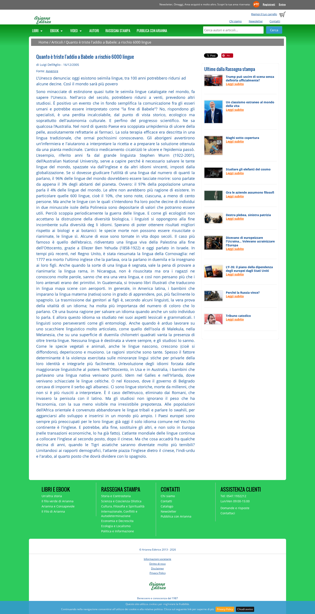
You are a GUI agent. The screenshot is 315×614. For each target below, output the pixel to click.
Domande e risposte (234, 508)
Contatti (275, 21)
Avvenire (52, 71)
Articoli (57, 42)
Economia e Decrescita (117, 521)
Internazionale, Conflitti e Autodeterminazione (119, 513)
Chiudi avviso (245, 609)
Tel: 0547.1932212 (233, 496)
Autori (94, 30)
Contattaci (227, 513)
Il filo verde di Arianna (58, 501)
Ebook (54, 30)
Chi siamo (235, 21)
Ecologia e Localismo (115, 526)
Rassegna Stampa (117, 30)
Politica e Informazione (117, 531)
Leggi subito (235, 84)
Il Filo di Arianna (53, 511)
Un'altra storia (52, 496)
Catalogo (167, 506)
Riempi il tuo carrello (264, 14)
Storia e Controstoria (116, 496)
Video (74, 30)
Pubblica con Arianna (152, 30)
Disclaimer (157, 568)
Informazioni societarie (157, 559)
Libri (35, 30)
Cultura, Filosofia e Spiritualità (122, 506)
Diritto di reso (157, 564)
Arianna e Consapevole (58, 506)
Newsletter (256, 21)
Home (43, 42)
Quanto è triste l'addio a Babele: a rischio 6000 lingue (108, 42)
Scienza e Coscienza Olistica (121, 501)
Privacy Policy (225, 609)
